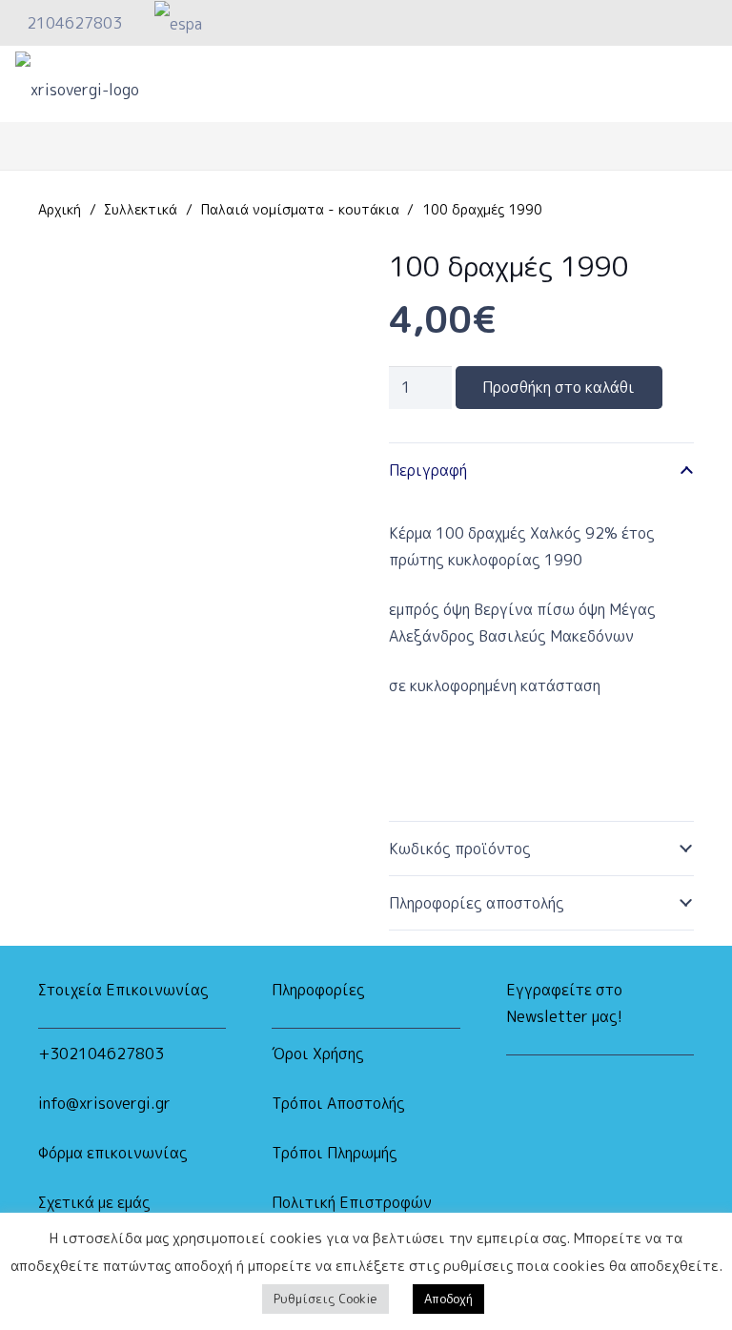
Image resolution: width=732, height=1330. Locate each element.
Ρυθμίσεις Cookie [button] (325, 1298)
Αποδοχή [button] (448, 1298)
